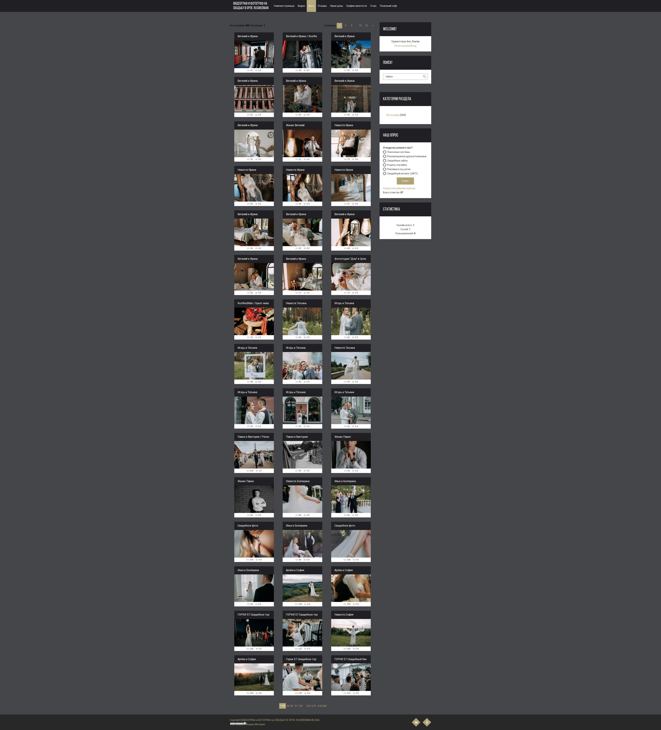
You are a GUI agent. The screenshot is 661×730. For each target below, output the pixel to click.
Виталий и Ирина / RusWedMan (305, 36)
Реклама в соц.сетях (399, 169)
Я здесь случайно (397, 165)
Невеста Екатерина (297, 481)
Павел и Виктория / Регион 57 (256, 436)
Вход (413, 45)
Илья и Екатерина (345, 481)
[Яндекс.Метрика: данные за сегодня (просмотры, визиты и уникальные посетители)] (254, 724)
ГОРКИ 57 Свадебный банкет (352, 659)
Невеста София (343, 614)
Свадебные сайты (397, 160)
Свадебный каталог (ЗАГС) (402, 173)
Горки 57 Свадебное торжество (306, 659)
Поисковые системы (398, 152)
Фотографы (393, 115)
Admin (255, 54)
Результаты (390, 188)
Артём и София (295, 570)
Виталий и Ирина (248, 36)
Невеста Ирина (343, 125)
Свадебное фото (248, 525)
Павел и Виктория (297, 436)
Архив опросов (406, 188)
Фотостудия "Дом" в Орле (350, 258)
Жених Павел (342, 436)
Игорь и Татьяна (344, 303)
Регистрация (401, 45)
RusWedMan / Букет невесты (256, 303)
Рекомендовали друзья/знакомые (407, 156)
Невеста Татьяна (296, 303)
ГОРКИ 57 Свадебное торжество (258, 614)
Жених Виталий (295, 125)
